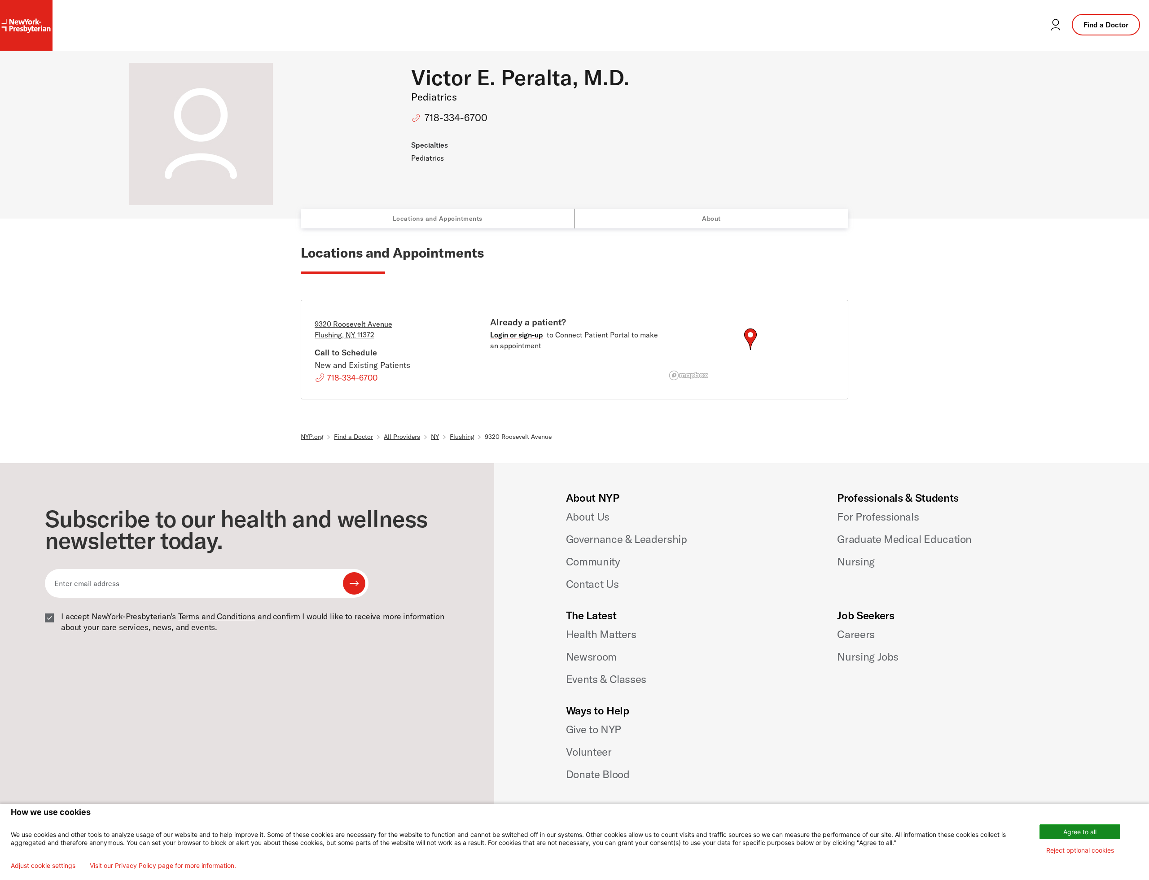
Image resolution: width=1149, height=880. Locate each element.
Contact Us (592, 584)
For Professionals (878, 516)
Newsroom (591, 656)
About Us (588, 516)
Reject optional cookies (1080, 850)
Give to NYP (593, 729)
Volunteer (589, 751)
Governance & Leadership (626, 539)
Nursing (855, 561)
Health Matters (601, 634)
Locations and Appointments (437, 219)
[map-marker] (750, 339)
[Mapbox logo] (688, 375)
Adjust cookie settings (43, 865)
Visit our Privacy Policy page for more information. (163, 865)
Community (593, 561)
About (711, 219)
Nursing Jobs (868, 656)
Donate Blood (598, 774)
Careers (855, 634)
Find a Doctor (1105, 24)
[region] (750, 350)
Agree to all (1079, 832)
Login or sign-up (516, 334)
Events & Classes (606, 679)
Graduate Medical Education (904, 539)
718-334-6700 (456, 117)
